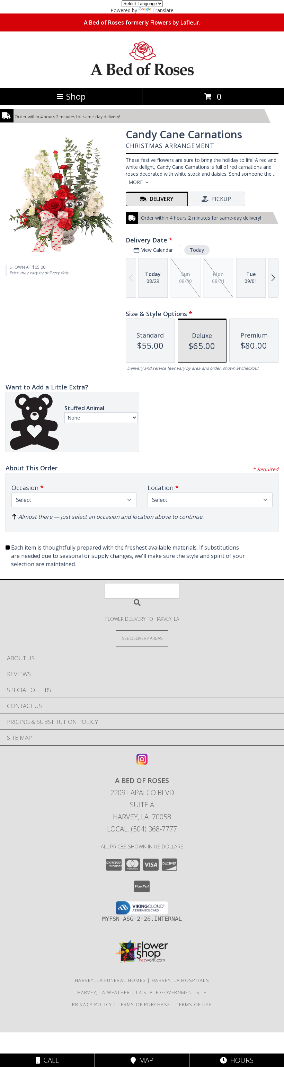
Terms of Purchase (144, 1004)
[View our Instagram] (142, 762)
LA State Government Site (171, 992)
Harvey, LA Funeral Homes (110, 980)
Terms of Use (194, 1004)
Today (197, 250)
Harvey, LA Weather (103, 992)
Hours (240, 1060)
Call (49, 1060)
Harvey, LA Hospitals (180, 980)
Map (144, 1060)
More (135, 182)
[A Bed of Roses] (142, 78)
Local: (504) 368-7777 (142, 829)
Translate (163, 10)
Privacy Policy (92, 1004)
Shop (76, 96)
